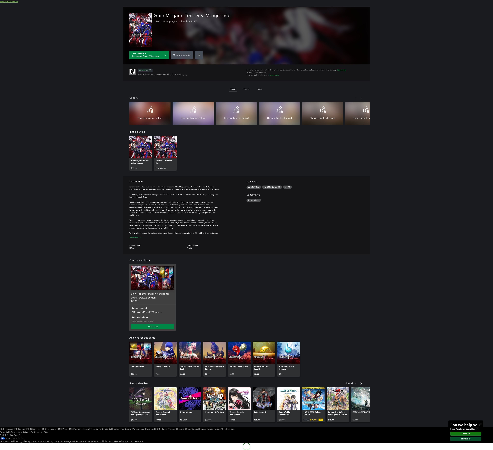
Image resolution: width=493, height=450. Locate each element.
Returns (202, 429)
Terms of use (84, 441)
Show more (133, 237)
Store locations (227, 429)
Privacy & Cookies (55, 441)
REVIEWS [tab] (246, 89)
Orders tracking (214, 429)
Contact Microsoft (39, 441)
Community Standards (101, 429)
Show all (349, 383)
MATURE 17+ (144, 70)
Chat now (466, 433)
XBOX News (63, 429)
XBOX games (19, 429)
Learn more (341, 70)
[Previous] (355, 98)
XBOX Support (75, 429)
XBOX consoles (6, 429)
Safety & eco (124, 441)
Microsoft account (169, 429)
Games (27, 432)
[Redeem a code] (199, 55)
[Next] (361, 98)
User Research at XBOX (150, 429)
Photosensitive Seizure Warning (125, 429)
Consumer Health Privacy (11, 441)
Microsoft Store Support (188, 429)
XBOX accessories (49, 429)
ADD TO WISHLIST (183, 55)
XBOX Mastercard (16, 432)
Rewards (4, 432)
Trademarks (95, 441)
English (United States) (10, 435)
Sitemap (26, 441)
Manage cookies (71, 441)
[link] (140, 153)
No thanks (466, 439)
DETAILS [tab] (233, 89)
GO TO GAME (152, 326)
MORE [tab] (260, 89)
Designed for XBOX (39, 432)
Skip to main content (9, 1)
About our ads (136, 441)
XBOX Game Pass (33, 429)
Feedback (86, 429)
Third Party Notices (109, 441)
